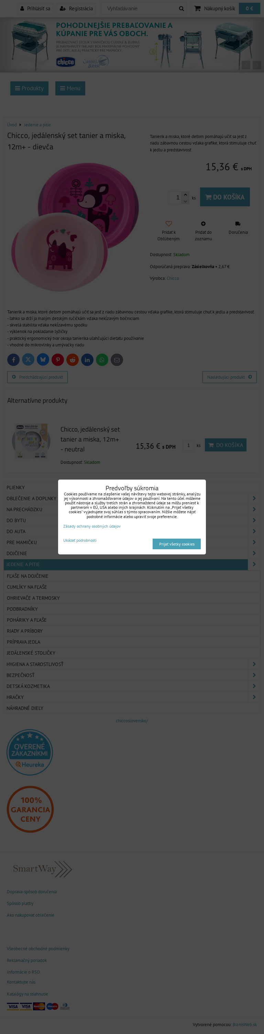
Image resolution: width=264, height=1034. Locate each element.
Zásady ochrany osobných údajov (92, 526)
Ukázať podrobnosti (80, 540)
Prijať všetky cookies (177, 544)
